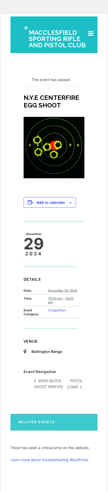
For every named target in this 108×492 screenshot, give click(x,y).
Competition (57, 310)
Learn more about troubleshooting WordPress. (49, 459)
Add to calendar (50, 202)
